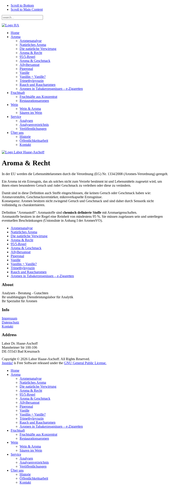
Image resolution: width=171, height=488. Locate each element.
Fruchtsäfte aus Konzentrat (38, 97)
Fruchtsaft (18, 93)
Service (16, 117)
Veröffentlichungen (33, 128)
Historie (25, 136)
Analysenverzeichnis (34, 124)
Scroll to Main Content (27, 9)
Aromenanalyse (31, 41)
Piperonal (26, 69)
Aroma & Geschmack (35, 61)
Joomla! (7, 363)
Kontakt (25, 144)
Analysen (26, 120)
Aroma (15, 37)
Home (15, 33)
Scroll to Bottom (22, 5)
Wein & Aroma (30, 109)
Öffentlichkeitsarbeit (34, 140)
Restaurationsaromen (34, 101)
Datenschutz (10, 322)
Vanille (24, 73)
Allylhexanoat (29, 65)
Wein (14, 105)
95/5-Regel (27, 57)
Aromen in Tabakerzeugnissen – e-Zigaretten (51, 89)
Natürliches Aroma (33, 45)
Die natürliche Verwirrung (38, 49)
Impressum (9, 318)
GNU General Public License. (85, 363)
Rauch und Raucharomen (37, 85)
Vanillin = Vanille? (33, 77)
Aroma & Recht (31, 53)
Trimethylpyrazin (32, 81)
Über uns (17, 132)
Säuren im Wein (31, 113)
